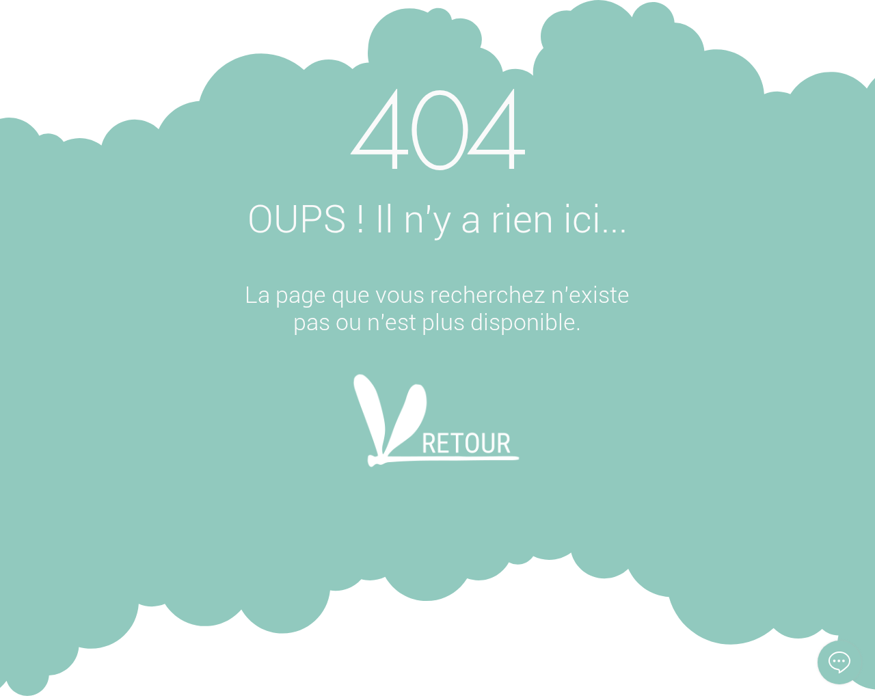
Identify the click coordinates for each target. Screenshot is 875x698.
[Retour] (436, 439)
